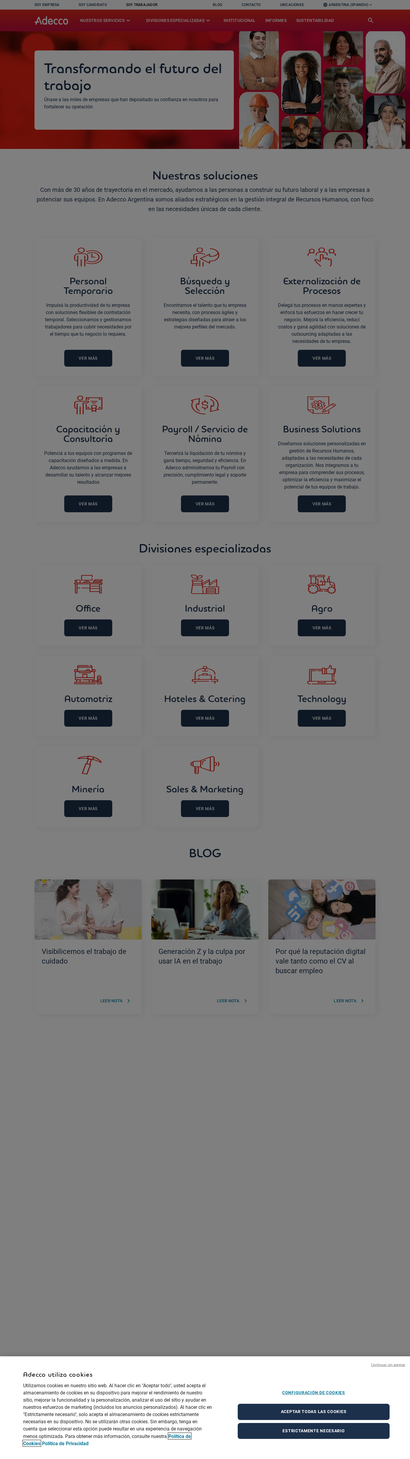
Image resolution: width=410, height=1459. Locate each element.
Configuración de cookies (313, 1392)
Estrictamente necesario (313, 1430)
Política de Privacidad (65, 1443)
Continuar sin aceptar (388, 1364)
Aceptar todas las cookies (314, 1411)
